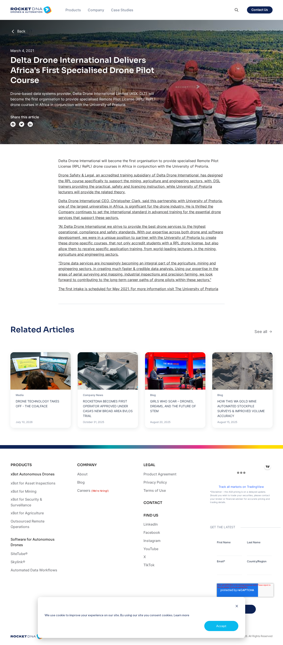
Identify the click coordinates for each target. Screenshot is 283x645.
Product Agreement (159, 474)
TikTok (149, 565)
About (82, 474)
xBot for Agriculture (27, 513)
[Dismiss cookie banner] (236, 606)
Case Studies (122, 10)
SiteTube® (19, 554)
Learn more (181, 615)
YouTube (150, 549)
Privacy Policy (155, 482)
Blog (81, 482)
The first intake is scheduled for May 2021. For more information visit (116, 289)
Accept (221, 626)
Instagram (152, 541)
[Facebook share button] (13, 124)
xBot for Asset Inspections (33, 483)
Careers (93, 490)
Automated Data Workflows (34, 570)
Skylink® (18, 562)
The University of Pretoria (196, 289)
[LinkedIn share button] (30, 124)
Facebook (151, 532)
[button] (73, 10)
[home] (31, 10)
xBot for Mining (23, 491)
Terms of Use (154, 490)
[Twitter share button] (21, 124)
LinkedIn (150, 524)
